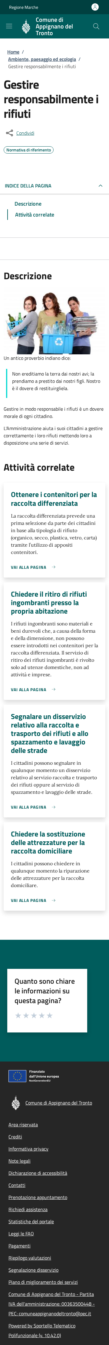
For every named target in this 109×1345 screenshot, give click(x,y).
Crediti (15, 1136)
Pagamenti (19, 1245)
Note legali (19, 1160)
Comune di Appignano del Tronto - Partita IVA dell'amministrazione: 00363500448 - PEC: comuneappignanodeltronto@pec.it (51, 1303)
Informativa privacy (28, 1148)
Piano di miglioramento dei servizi (43, 1282)
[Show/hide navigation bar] (9, 26)
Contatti (16, 1185)
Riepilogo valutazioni (29, 1257)
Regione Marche (23, 7)
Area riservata (23, 1124)
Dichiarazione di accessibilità (37, 1173)
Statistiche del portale (31, 1221)
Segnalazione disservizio (33, 1270)
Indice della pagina (28, 185)
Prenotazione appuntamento (37, 1197)
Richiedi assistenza (28, 1209)
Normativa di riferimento (28, 149)
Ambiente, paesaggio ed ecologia (42, 59)
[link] (34, 567)
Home (13, 51)
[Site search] (96, 26)
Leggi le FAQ (21, 1233)
